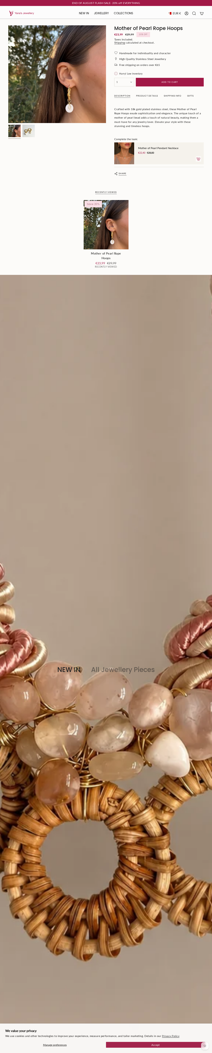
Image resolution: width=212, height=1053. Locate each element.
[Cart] (202, 13)
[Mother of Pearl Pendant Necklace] (124, 153)
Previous (8, 74)
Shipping (119, 42)
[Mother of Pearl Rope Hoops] (106, 224)
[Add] (198, 159)
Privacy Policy (171, 1035)
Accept (155, 1044)
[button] (101, 13)
